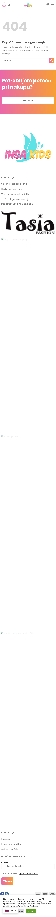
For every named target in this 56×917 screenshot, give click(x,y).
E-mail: (4, 862)
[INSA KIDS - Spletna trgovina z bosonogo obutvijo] (28, 4)
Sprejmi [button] (31, 911)
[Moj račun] (9, 4)
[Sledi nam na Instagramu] (7, 894)
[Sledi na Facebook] (2, 894)
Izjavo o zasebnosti (28, 873)
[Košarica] (4, 4)
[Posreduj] (51, 60)
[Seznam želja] (47, 4)
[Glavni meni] (52, 4)
